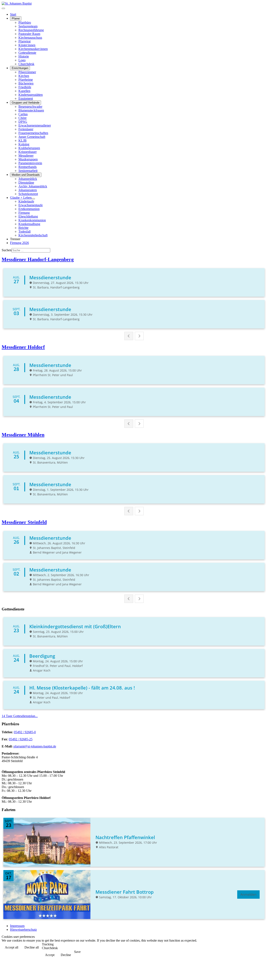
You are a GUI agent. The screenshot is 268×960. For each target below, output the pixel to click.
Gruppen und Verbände (25, 102)
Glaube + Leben (21, 197)
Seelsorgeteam (27, 26)
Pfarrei (16, 18)
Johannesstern (27, 190)
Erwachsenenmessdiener (34, 125)
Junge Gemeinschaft (31, 136)
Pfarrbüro (24, 22)
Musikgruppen (28, 159)
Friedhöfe (24, 87)
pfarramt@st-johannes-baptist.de (34, 746)
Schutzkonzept (28, 194)
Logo (22, 60)
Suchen (7, 250)
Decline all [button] (31, 947)
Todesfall (24, 231)
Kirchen (23, 76)
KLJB (22, 140)
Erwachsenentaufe (30, 205)
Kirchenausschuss (30, 37)
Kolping (23, 144)
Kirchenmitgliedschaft (33, 235)
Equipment (25, 98)
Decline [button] (66, 955)
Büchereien (26, 83)
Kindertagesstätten (30, 94)
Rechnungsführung (31, 30)
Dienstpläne (26, 182)
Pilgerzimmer (27, 72)
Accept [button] (49, 955)
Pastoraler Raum (29, 34)
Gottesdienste (27, 52)
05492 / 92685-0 (25, 732)
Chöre (22, 118)
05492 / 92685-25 (20, 739)
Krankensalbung (29, 224)
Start (13, 14)
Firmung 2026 (19, 243)
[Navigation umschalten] (3, 8)
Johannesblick (27, 179)
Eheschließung (28, 216)
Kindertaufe (26, 201)
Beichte (23, 227)
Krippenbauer (27, 152)
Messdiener (26, 155)
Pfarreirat (24, 41)
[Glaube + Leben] (33, 198)
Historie (23, 56)
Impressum (17, 926)
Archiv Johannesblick (32, 186)
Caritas (23, 114)
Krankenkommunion (32, 220)
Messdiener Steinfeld (24, 522)
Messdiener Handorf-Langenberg (38, 259)
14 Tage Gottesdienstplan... (20, 716)
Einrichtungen (20, 68)
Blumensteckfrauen (31, 110)
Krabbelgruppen (29, 148)
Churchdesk (26, 64)
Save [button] (77, 952)
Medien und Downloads (26, 174)
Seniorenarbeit (27, 170)
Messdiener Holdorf (23, 347)
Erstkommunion (29, 209)
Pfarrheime (25, 79)
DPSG (22, 121)
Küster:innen (26, 45)
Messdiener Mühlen (23, 434)
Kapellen (24, 91)
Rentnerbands (27, 167)
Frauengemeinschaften (33, 133)
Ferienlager (25, 129)
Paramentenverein (30, 163)
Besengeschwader (30, 106)
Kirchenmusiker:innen (33, 49)
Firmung (24, 212)
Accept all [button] (11, 947)
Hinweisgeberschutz (23, 929)
